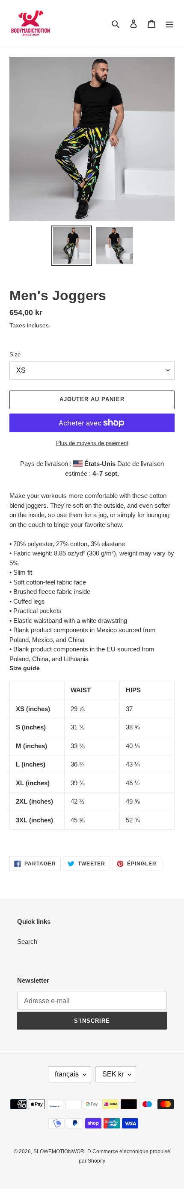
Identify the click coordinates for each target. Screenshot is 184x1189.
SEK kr (113, 1074)
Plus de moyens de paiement (92, 443)
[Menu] (169, 23)
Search (27, 941)
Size (15, 354)
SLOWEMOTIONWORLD (62, 1151)
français (67, 1074)
